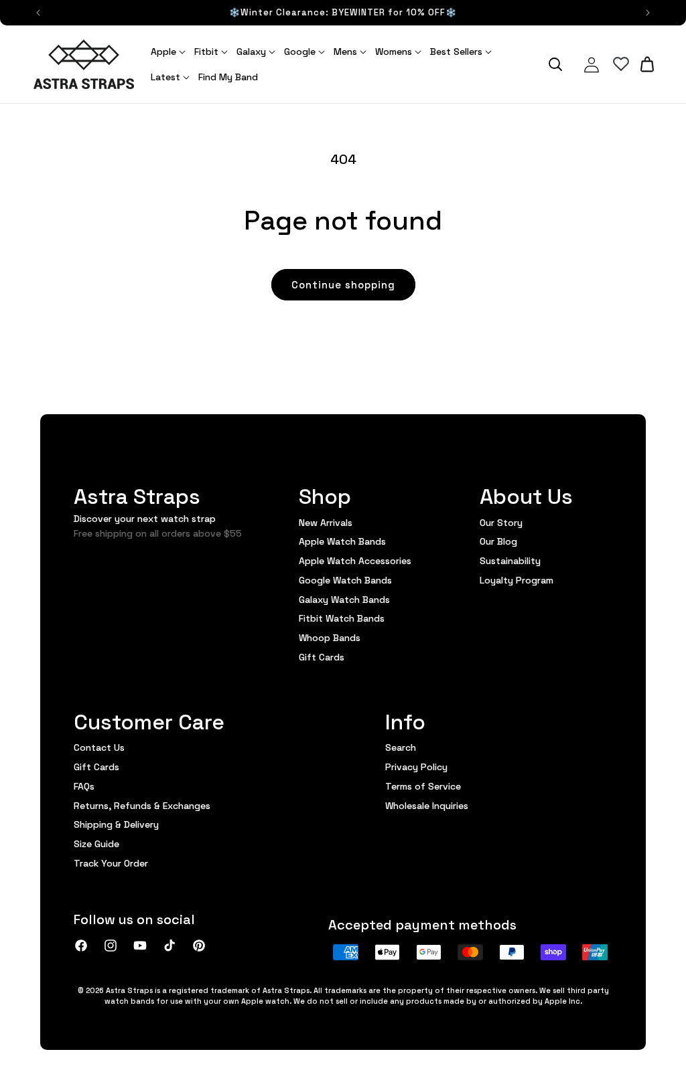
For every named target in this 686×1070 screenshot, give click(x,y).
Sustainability (510, 560)
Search (400, 747)
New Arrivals (325, 523)
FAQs (84, 785)
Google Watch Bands (345, 579)
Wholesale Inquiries (426, 805)
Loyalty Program (516, 579)
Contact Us (99, 747)
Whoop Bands (329, 637)
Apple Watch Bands (342, 540)
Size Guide (96, 843)
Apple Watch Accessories (355, 560)
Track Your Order (111, 862)
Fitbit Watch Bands (342, 617)
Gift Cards (321, 656)
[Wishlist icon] (621, 64)
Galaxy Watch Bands (344, 599)
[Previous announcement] (38, 12)
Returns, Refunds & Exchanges (142, 805)
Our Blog (498, 540)
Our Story (501, 523)
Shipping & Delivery (116, 823)
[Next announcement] (648, 12)
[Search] (555, 64)
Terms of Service (423, 785)
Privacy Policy (416, 766)
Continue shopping (343, 284)
